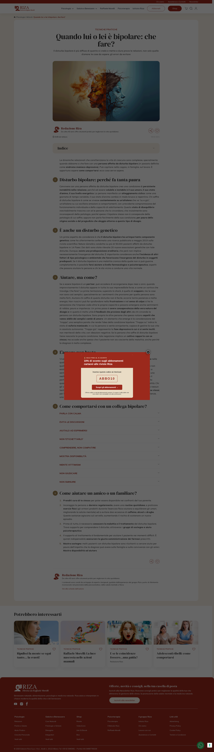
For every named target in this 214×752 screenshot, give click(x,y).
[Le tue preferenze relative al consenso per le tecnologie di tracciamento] (209, 745)
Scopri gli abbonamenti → (107, 387)
